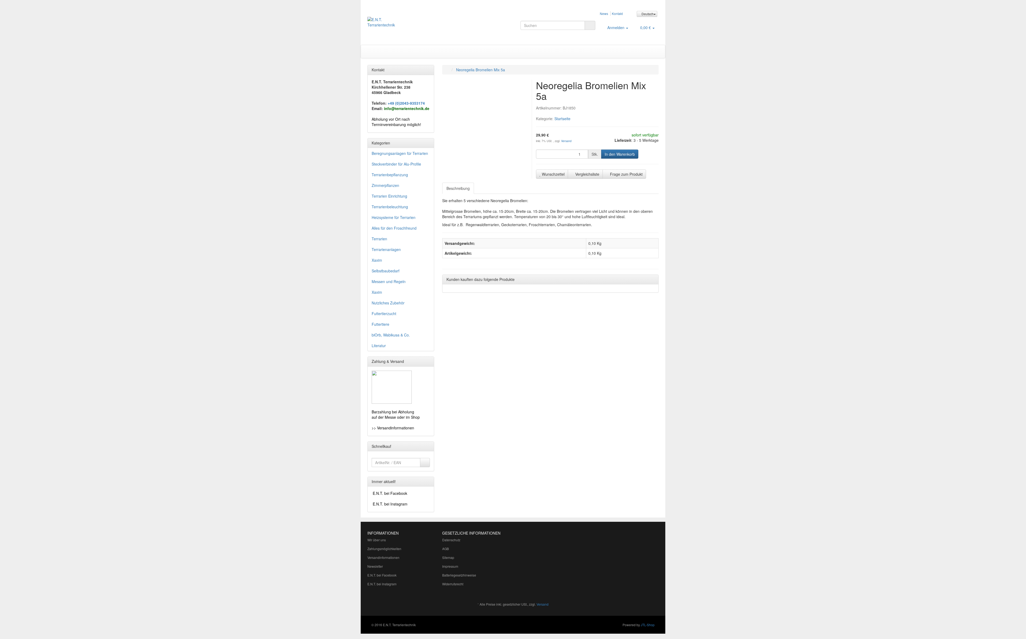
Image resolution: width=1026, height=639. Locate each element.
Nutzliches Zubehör (388, 302)
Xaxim (377, 260)
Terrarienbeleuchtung (390, 206)
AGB (445, 548)
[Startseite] (447, 69)
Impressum (450, 566)
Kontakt (617, 13)
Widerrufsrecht (452, 584)
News (604, 13)
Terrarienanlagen (386, 249)
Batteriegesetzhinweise (459, 575)
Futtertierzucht (384, 313)
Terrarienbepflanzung (390, 174)
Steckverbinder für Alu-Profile (396, 164)
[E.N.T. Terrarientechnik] (413, 25)
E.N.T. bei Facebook (382, 575)
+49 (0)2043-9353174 (406, 103)
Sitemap (448, 557)
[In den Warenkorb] (425, 462)
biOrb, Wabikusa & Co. (391, 335)
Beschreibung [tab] (458, 188)
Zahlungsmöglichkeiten (384, 548)
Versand (566, 141)
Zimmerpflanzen (385, 185)
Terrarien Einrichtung (389, 196)
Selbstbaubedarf (385, 270)
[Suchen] (590, 25)
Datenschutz (451, 540)
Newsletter (375, 566)
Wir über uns (376, 540)
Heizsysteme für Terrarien (393, 217)
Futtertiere (380, 324)
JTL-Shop (648, 624)
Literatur (379, 345)
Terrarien (379, 238)
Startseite (562, 118)
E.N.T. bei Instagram (382, 584)
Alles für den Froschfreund (394, 228)
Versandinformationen (383, 557)
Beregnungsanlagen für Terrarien (400, 153)
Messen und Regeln (389, 281)
